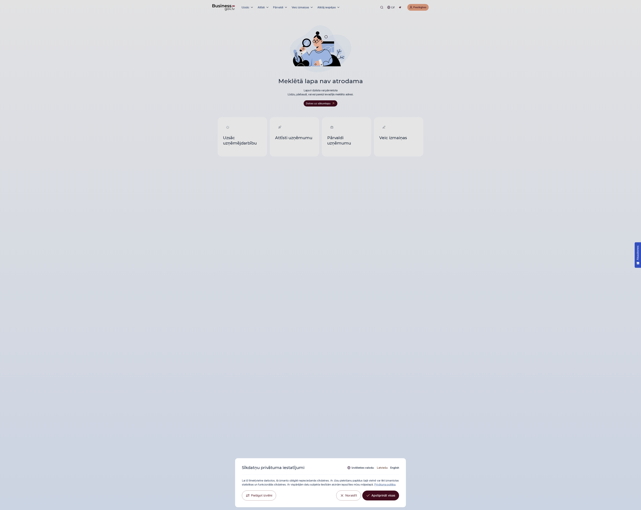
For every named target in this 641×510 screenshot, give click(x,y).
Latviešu (382, 467)
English (394, 467)
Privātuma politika (384, 484)
